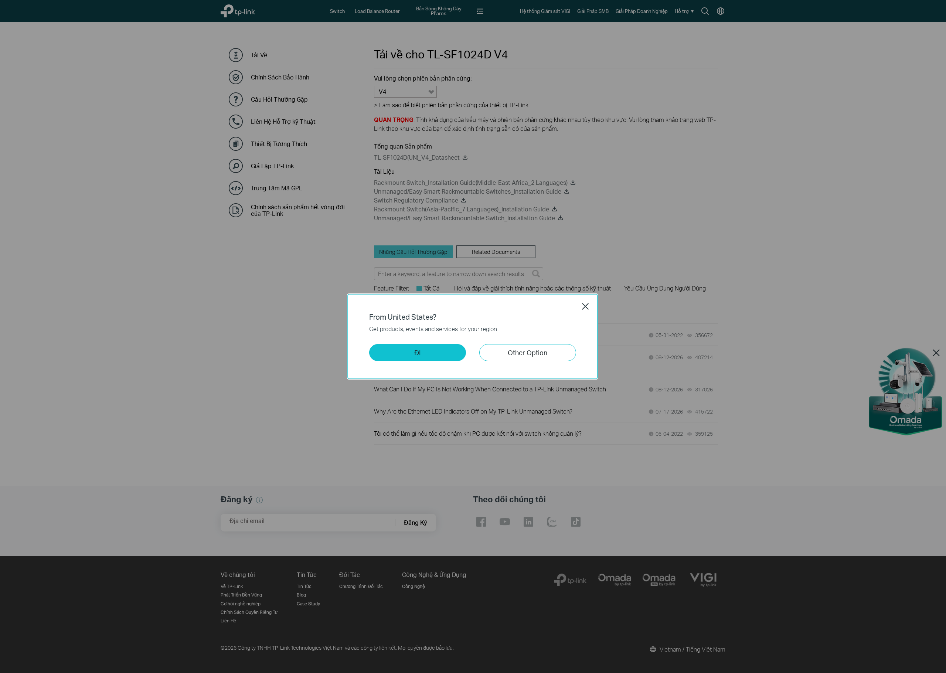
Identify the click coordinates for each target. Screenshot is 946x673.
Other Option (527, 352)
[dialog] (473, 336)
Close (585, 306)
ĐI (417, 352)
